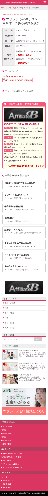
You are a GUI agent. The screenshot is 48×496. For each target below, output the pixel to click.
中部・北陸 (9, 313)
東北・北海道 (10, 303)
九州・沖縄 (9, 328)
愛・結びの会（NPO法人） (12, 467)
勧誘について (24, 63)
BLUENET (9, 218)
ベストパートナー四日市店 (16, 255)
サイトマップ (7, 487)
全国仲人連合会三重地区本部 (17, 243)
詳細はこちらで (25, 55)
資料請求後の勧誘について (12, 453)
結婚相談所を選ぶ (26, 375)
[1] (10, 358)
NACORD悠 (6, 460)
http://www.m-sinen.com (12, 76)
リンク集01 (6, 484)
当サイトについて (9, 480)
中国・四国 (9, 323)
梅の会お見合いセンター (15, 266)
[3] (10, 382)
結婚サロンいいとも (13, 230)
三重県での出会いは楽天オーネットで (26, 166)
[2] (10, 369)
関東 (6, 308)
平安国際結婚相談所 (13, 206)
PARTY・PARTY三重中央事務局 (19, 183)
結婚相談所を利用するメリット (31, 363)
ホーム (4, 477)
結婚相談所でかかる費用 (29, 350)
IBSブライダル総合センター (17, 195)
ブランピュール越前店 (10, 464)
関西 (6, 318)
